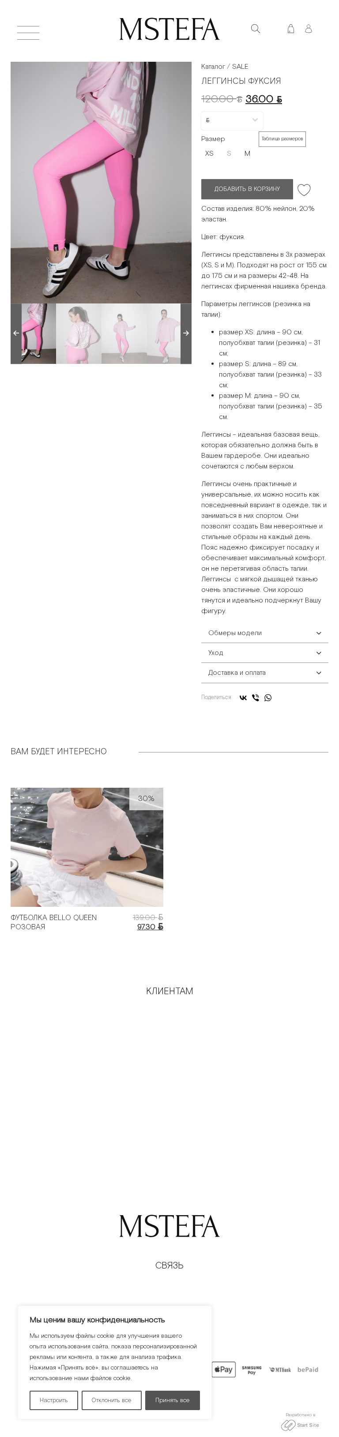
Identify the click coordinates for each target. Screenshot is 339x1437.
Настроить (54, 1400)
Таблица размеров (282, 139)
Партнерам (247, 1013)
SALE (240, 66)
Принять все (172, 1400)
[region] (115, 1362)
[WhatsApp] (268, 697)
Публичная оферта (91, 1058)
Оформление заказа (91, 1013)
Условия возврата (92, 1073)
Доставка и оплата (92, 1043)
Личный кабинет (92, 1088)
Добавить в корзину (247, 189)
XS (209, 153)
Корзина (247, 1058)
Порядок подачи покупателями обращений (92, 1028)
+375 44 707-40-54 (169, 1287)
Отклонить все (111, 1400)
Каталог (213, 66)
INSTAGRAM (169, 1302)
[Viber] (255, 697)
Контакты (247, 1028)
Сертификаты (247, 1073)
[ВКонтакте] (243, 697)
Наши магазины (247, 1043)
